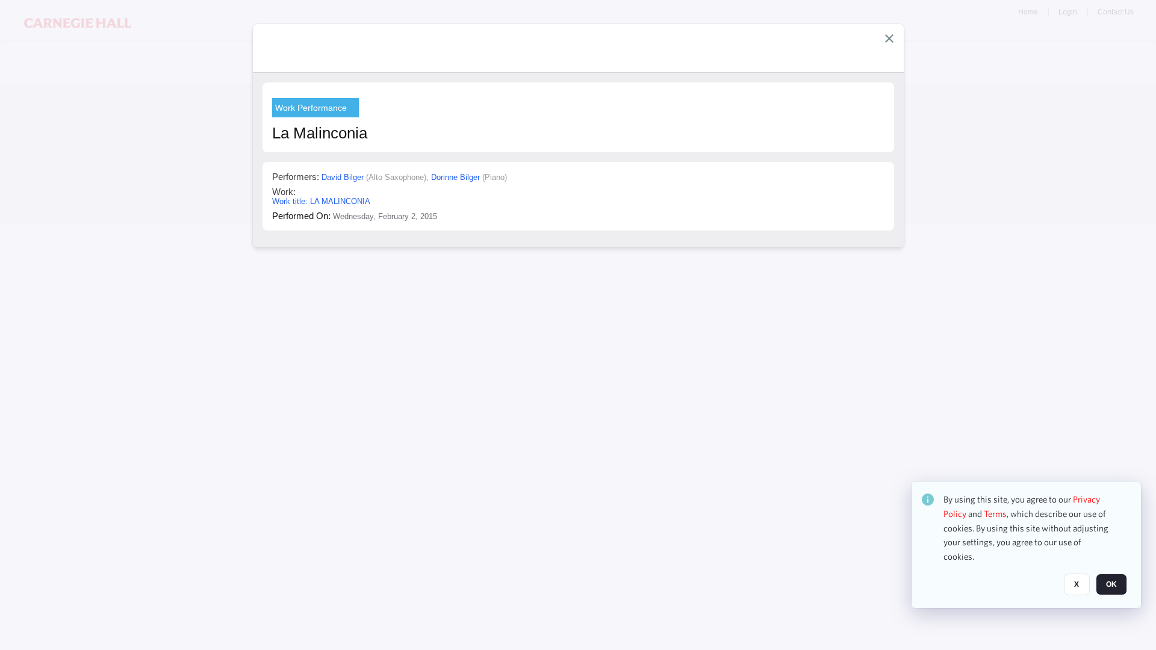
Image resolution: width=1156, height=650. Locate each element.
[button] (889, 38)
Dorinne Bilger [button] (455, 177)
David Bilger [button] (343, 177)
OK (1111, 584)
